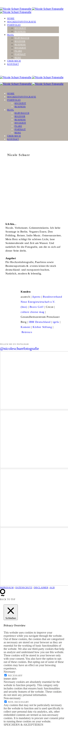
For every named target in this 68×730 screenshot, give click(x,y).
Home (10, 18)
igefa (56, 321)
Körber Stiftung (42, 327)
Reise (18, 57)
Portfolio (14, 25)
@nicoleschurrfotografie (19, 348)
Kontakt (13, 64)
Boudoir (20, 41)
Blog (10, 35)
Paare (18, 51)
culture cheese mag (32, 311)
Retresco (27, 332)
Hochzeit (20, 28)
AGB (52, 587)
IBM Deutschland (39, 321)
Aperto (36, 296)
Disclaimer (41, 587)
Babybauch (22, 38)
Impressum (7, 587)
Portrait (20, 54)
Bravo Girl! (37, 306)
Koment (25, 327)
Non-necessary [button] (12, 698)
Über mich (14, 61)
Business (20, 31)
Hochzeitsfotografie (21, 21)
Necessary (15, 675)
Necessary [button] (9, 671)
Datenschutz (23, 587)
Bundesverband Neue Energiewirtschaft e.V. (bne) (41, 301)
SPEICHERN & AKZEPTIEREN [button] (23, 724)
